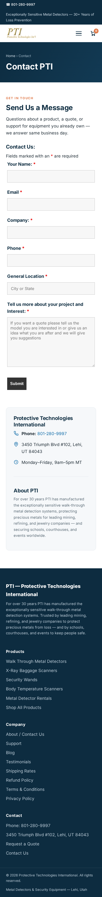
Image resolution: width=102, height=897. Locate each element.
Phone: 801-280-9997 (28, 825)
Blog (10, 752)
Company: (20, 220)
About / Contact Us (25, 734)
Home (10, 56)
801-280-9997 (52, 433)
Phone (16, 248)
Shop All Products (23, 707)
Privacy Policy (20, 798)
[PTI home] (21, 33)
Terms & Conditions (25, 789)
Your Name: (21, 164)
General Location (27, 276)
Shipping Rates (21, 771)
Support (14, 743)
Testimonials (18, 761)
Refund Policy (19, 780)
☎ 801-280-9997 (20, 4)
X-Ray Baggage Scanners (31, 670)
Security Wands (21, 679)
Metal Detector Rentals (29, 698)
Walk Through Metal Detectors (36, 661)
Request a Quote (22, 843)
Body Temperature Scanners (34, 688)
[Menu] (78, 33)
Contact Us (17, 853)
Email (14, 192)
